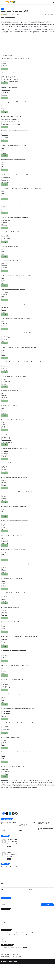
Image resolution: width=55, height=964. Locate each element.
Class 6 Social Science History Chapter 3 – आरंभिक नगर (16, 947)
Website (30, 889)
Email (2, 889)
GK (6, 5)
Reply (9, 846)
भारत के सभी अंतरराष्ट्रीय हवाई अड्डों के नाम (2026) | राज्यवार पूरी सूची (14, 934)
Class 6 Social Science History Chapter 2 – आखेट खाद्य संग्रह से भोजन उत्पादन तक (20, 949)
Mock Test (4, 920)
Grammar (4, 918)
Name (2, 883)
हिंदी (2, 926)
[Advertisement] (27, 44)
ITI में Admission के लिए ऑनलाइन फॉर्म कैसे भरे (13, 954)
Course (3, 913)
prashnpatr (5, 14)
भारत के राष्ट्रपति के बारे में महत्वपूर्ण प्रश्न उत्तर (8, 822)
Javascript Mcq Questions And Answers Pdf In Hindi (13, 941)
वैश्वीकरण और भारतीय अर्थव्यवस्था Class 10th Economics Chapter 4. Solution (19, 952)
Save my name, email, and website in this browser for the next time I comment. (19, 894)
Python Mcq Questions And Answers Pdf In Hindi (12, 939)
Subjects (4, 922)
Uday (2, 956)
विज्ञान (3, 924)
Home (3, 5)
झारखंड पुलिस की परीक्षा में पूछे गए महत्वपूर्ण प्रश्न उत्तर (13, 956)
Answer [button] (4, 68)
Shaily (2, 954)
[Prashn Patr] (10, 2)
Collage (3, 911)
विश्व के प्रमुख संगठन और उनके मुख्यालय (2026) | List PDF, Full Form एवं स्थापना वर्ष (17, 932)
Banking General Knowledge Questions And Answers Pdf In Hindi (16, 937)
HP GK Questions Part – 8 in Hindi (8, 829)
